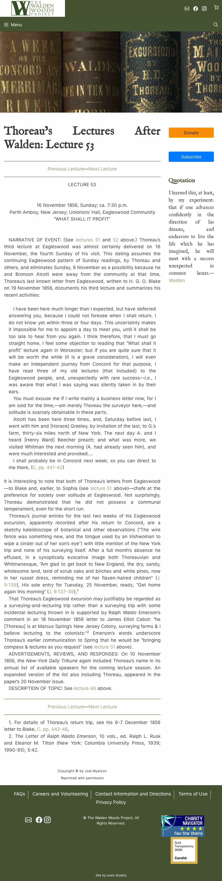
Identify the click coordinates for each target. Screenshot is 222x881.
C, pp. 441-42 (47, 467)
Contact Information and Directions (133, 794)
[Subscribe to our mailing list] (187, 8)
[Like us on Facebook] (195, 8)
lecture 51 (101, 488)
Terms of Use (193, 794)
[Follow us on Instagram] (204, 8)
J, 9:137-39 (61, 591)
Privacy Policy (111, 802)
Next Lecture (103, 169)
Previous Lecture (66, 169)
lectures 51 (88, 240)
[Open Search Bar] (216, 24)
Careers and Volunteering (60, 794)
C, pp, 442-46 (52, 729)
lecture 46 (85, 688)
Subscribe (191, 156)
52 (115, 240)
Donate (191, 132)
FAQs (19, 794)
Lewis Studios (116, 875)
